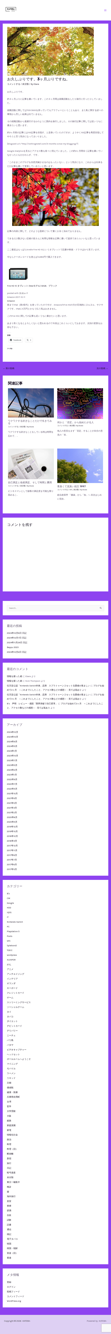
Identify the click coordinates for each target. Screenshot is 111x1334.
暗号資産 (11, 1172)
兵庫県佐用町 (13, 1097)
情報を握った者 (14, 676)
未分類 (25, 84)
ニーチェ (11, 1035)
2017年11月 (12, 850)
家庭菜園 (11, 1125)
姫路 (9, 1120)
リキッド (11, 1078)
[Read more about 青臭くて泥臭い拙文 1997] (80, 465)
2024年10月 (12, 737)
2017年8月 (12, 855)
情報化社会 (12, 1135)
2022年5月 (12, 789)
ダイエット (12, 1021)
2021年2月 (12, 812)
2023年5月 (12, 765)
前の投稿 (8, 368)
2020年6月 (12, 817)
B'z (8, 893)
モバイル (11, 1068)
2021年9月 (12, 798)
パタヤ (10, 1045)
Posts (9, 936)
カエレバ (23, 293)
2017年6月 (12, 864)
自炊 (9, 1215)
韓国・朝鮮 (12, 1248)
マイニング (12, 1064)
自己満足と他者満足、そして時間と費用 (30, 482)
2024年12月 (12, 732)
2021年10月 (12, 793)
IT (8, 917)
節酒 (9, 1210)
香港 (9, 1258)
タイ (9, 1012)
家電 (9, 1130)
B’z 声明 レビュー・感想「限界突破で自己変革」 (32, 703)
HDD (9, 907)
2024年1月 (12, 751)
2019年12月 (12, 826)
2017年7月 (12, 860)
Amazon (11, 301)
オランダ (11, 983)
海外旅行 (11, 1196)
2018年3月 (12, 841)
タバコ (10, 1016)
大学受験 (11, 1111)
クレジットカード (15, 993)
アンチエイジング (15, 974)
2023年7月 (12, 760)
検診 (9, 1187)
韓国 (9, 1244)
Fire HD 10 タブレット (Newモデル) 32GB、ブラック (32, 286)
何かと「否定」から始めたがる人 (75, 422)
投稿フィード (13, 1291)
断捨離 (10, 1154)
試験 (9, 1220)
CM (8, 898)
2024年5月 (12, 746)
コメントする (13, 84)
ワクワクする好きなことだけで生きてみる (30, 422)
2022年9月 (12, 779)
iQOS (9, 912)
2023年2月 (12, 770)
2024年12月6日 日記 (16, 652)
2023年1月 (12, 775)
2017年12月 (12, 845)
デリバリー (12, 1031)
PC (8, 926)
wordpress (12, 955)
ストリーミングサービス (19, 1002)
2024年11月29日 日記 (17, 642)
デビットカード (14, 1026)
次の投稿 (102, 368)
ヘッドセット (13, 1054)
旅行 (9, 1163)
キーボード (12, 988)
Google (10, 903)
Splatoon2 (12, 945)
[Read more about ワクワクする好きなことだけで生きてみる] (31, 403)
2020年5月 (12, 822)
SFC (71, 490)
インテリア (12, 979)
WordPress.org (14, 1301)
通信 (9, 1229)
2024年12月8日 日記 (17, 633)
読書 (9, 1225)
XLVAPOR (11, 960)
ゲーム (10, 997)
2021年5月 (12, 803)
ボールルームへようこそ (19, 1059)
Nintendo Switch (15, 922)
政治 (9, 1139)
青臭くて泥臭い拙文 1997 (71, 486)
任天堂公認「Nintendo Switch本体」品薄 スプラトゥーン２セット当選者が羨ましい (48, 686)
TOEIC (9, 950)
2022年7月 (12, 784)
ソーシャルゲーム (15, 1007)
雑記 (9, 1234)
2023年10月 (12, 756)
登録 (9, 1282)
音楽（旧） (12, 1253)
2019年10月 (12, 831)
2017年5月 (12, 869)
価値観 (10, 1087)
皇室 (9, 1201)
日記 (9, 1168)
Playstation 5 (13, 931)
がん (9, 964)
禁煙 (9, 1206)
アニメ (10, 969)
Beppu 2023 (13, 647)
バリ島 (10, 1040)
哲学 (9, 1106)
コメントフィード (15, 1296)
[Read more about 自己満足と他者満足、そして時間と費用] (31, 463)
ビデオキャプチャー (16, 1050)
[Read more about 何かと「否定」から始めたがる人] (80, 403)
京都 (9, 1083)
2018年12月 (12, 836)
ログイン (11, 1287)
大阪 (9, 1116)
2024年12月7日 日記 (16, 638)
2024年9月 (12, 741)
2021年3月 (12, 808)
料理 (9, 1144)
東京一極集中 (13, 1182)
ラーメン (11, 1073)
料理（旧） (12, 1149)
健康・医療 (12, 1092)
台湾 (9, 1101)
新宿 (9, 1158)
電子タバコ (12, 1239)
